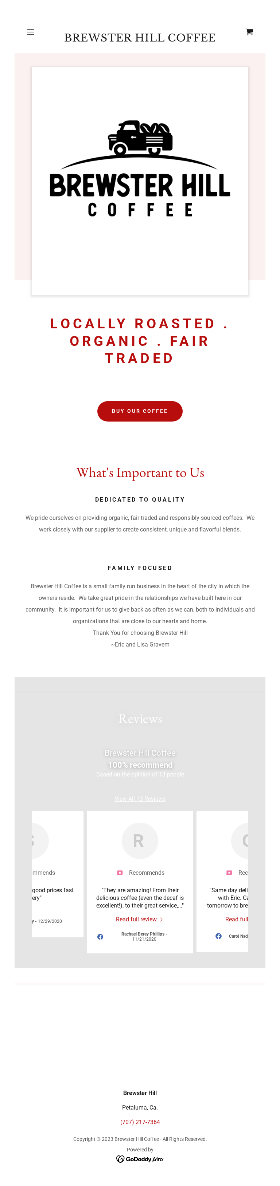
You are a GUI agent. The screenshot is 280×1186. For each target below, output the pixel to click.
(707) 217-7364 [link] (140, 1122)
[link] (140, 39)
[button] (40, 32)
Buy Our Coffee (140, 411)
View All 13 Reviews (140, 798)
